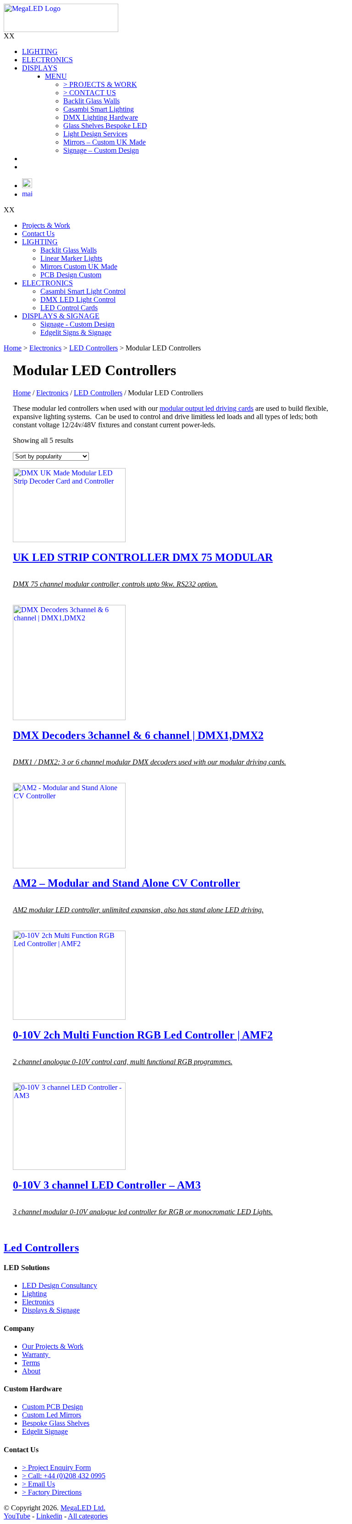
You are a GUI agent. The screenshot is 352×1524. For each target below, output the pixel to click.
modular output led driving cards (206, 408)
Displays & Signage (51, 1310)
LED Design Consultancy (59, 1285)
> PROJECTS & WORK (100, 84)
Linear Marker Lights (71, 258)
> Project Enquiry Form (56, 1467)
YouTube (17, 1516)
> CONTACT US (89, 93)
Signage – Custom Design (101, 150)
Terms (31, 1363)
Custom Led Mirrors (51, 1415)
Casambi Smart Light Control (83, 291)
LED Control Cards (69, 308)
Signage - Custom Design (77, 324)
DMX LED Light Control (78, 299)
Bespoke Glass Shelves (55, 1423)
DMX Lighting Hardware (100, 117)
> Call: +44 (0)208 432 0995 (63, 1476)
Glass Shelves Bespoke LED (105, 125)
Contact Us (38, 233)
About (31, 1371)
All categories (88, 1516)
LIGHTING (40, 51)
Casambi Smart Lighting (98, 109)
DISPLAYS (39, 68)
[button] (9, 36)
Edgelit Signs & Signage (75, 332)
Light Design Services (95, 134)
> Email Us (38, 1484)
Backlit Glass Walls (91, 101)
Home (13, 348)
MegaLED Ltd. (82, 1508)
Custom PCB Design (52, 1407)
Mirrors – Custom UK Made (104, 142)
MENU (56, 76)
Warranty (36, 1354)
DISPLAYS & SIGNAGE (60, 316)
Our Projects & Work (52, 1346)
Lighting (34, 1294)
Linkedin (49, 1516)
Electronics (45, 348)
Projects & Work (46, 225)
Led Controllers (41, 1248)
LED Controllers (93, 348)
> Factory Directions (52, 1492)
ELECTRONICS (47, 60)
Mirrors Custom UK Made (78, 266)
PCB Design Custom (70, 275)
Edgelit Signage (45, 1431)
